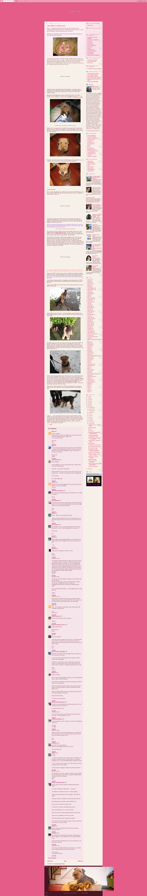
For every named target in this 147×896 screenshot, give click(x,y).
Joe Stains (54, 833)
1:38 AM (54, 650)
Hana (88, 361)
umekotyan (54, 743)
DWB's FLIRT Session (95, 266)
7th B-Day (89, 310)
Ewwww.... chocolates (92, 156)
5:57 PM (54, 536)
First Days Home (91, 139)
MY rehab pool (90, 147)
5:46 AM (54, 741)
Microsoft (89, 345)
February (91, 421)
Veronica (89, 300)
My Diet (89, 145)
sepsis (88, 387)
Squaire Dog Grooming (92, 59)
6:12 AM (54, 770)
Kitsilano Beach (90, 162)
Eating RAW (89, 293)
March (90, 420)
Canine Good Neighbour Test (93, 355)
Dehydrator (89, 358)
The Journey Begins (91, 136)
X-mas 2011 (89, 324)
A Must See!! (90, 25)
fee (52, 634)
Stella (88, 294)
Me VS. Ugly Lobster (91, 45)
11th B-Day (89, 329)
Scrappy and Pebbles (57, 719)
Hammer (54, 672)
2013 (88, 398)
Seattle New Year (91, 376)
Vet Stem (89, 304)
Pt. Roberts (89, 335)
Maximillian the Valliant (57, 490)
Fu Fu (53, 537)
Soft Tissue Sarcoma (91, 336)
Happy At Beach (90, 49)
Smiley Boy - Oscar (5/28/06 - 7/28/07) (96, 215)
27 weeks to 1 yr (90, 142)
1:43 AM (54, 671)
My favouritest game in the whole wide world (94, 433)
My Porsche (90, 46)
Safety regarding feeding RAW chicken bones (94, 464)
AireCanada (90, 352)
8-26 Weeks (89, 140)
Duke (53, 445)
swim (88, 391)
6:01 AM (54, 751)
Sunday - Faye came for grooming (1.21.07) (93, 436)
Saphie (88, 348)
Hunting (89, 282)
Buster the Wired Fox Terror (58, 624)
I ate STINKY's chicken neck (56, 26)
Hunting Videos (90, 289)
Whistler (89, 341)
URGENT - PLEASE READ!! (94, 452)
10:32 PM (54, 844)
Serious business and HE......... (94, 446)
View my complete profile (92, 130)
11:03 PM (54, 603)
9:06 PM (54, 595)
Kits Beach (89, 283)
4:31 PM (54, 444)
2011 (88, 401)
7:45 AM (54, 781)
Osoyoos (89, 370)
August (90, 412)
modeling (89, 351)
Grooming (89, 154)
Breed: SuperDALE (91, 135)
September (91, 410)
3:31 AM (54, 710)
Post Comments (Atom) (59, 863)
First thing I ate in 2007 (93, 466)
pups (88, 386)
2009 (88, 404)
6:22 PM (54, 831)
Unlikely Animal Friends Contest (94, 339)
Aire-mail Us (90, 62)
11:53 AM (54, 824)
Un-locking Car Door (91, 50)
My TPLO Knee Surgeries (92, 150)
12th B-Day (89, 325)
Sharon (53, 482)
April (90, 418)
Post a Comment (52, 858)
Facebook (89, 359)
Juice (88, 303)
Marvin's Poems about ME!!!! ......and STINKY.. (94, 438)
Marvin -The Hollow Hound (58, 702)
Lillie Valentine (55, 500)
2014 (88, 396)
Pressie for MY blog (90, 197)
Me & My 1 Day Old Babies (93, 39)
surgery (89, 390)
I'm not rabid (91, 430)
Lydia (88, 366)
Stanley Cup (90, 379)
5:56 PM (54, 523)
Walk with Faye (91, 443)
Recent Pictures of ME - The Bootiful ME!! (96, 245)
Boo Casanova (55, 524)
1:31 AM (54, 633)
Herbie (53, 513)
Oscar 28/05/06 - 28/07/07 (92, 76)
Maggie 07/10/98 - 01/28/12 (93, 73)
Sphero (88, 377)
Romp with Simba (92, 427)
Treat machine (90, 314)
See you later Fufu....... (95, 256)
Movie (88, 368)
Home (65, 861)
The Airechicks (55, 459)
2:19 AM (54, 700)
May (90, 417)
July (90, 413)
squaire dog (89, 317)
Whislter (89, 383)
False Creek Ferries (91, 333)
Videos (51, 424)
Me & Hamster (90, 53)
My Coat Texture (90, 143)
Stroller (89, 337)
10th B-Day (89, 306)
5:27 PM (54, 499)
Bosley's (89, 354)
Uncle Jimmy (90, 380)
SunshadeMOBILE (91, 152)
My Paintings (90, 307)
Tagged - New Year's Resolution (92, 461)
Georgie (89, 313)
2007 (88, 406)
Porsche (89, 372)
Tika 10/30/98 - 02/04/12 (92, 74)
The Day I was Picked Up (92, 138)
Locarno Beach (90, 364)
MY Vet (88, 146)
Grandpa (89, 326)
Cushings (89, 319)
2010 (88, 402)
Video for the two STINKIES (93, 55)
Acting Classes (90, 318)
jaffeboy (54, 752)
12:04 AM (54, 615)
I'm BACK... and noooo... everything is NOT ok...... (94, 450)
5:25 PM (54, 489)
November (91, 409)
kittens (88, 384)
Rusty (88, 347)
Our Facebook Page (91, 61)
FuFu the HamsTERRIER (92, 81)
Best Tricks (89, 42)
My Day (90, 429)
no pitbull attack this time (60, 232)
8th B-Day (89, 343)
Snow (88, 285)
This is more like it (96, 204)
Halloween (89, 328)
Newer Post (50, 861)
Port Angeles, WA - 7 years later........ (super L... (94, 454)
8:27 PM (54, 575)
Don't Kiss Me (90, 43)
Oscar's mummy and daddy (58, 651)
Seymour (89, 308)
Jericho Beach (90, 170)
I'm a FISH (89, 41)
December (91, 407)
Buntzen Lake (90, 168)
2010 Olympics (90, 288)
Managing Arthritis (91, 149)
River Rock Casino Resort (93, 373)
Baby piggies (90, 301)
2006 (88, 468)
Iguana (88, 362)
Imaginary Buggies (96, 187)
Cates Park (94, 224)
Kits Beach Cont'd (91, 163)
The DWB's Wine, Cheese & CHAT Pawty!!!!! (96, 177)
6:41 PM (54, 547)
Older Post (80, 861)
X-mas (88, 315)
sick (88, 388)
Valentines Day (90, 382)
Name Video (90, 369)
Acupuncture (90, 330)
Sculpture (89, 375)
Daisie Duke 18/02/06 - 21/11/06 (94, 77)
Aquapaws (89, 344)
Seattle (88, 290)
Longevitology (90, 365)
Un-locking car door (91, 153)
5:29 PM (54, 512)
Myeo (53, 604)
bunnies (89, 350)
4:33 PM (54, 481)
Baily (53, 431)
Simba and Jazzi (56, 616)
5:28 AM (54, 729)
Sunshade (96, 86)
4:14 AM (54, 717)
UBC (88, 165)
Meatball (89, 286)
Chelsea (54, 548)
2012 (88, 399)
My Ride (89, 48)
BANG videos (90, 311)
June (90, 415)
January (90, 423)
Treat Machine (90, 52)
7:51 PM (54, 557)
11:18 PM (54, 855)
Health (88, 281)
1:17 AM (54, 623)
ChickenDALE (90, 332)
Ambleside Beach (91, 169)
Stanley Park (90, 161)
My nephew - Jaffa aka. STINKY (94, 68)
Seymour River (90, 166)
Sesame (89, 292)
